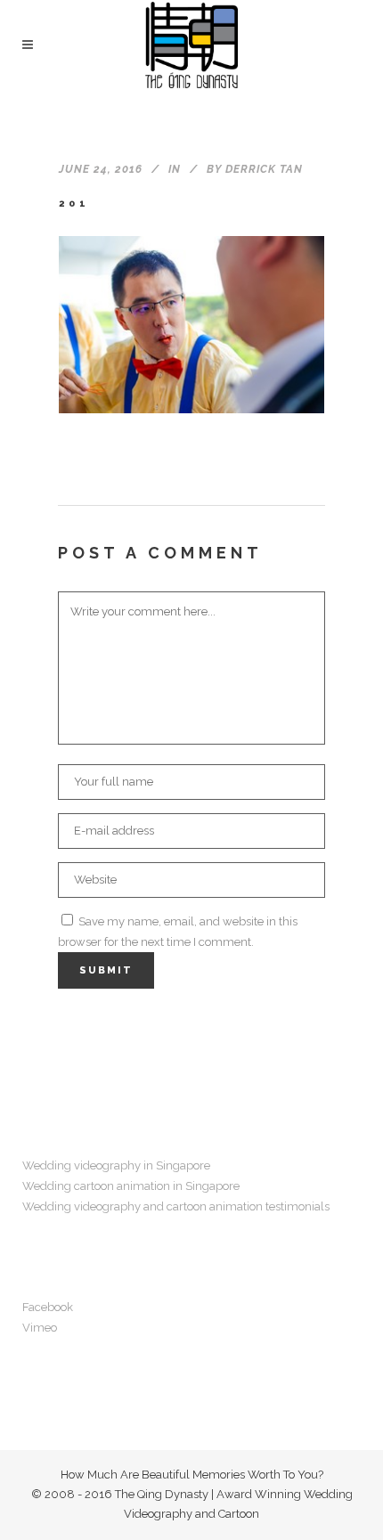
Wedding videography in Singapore (116, 1165)
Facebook (47, 1307)
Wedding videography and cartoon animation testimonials (176, 1206)
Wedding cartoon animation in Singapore (131, 1186)
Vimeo (39, 1327)
